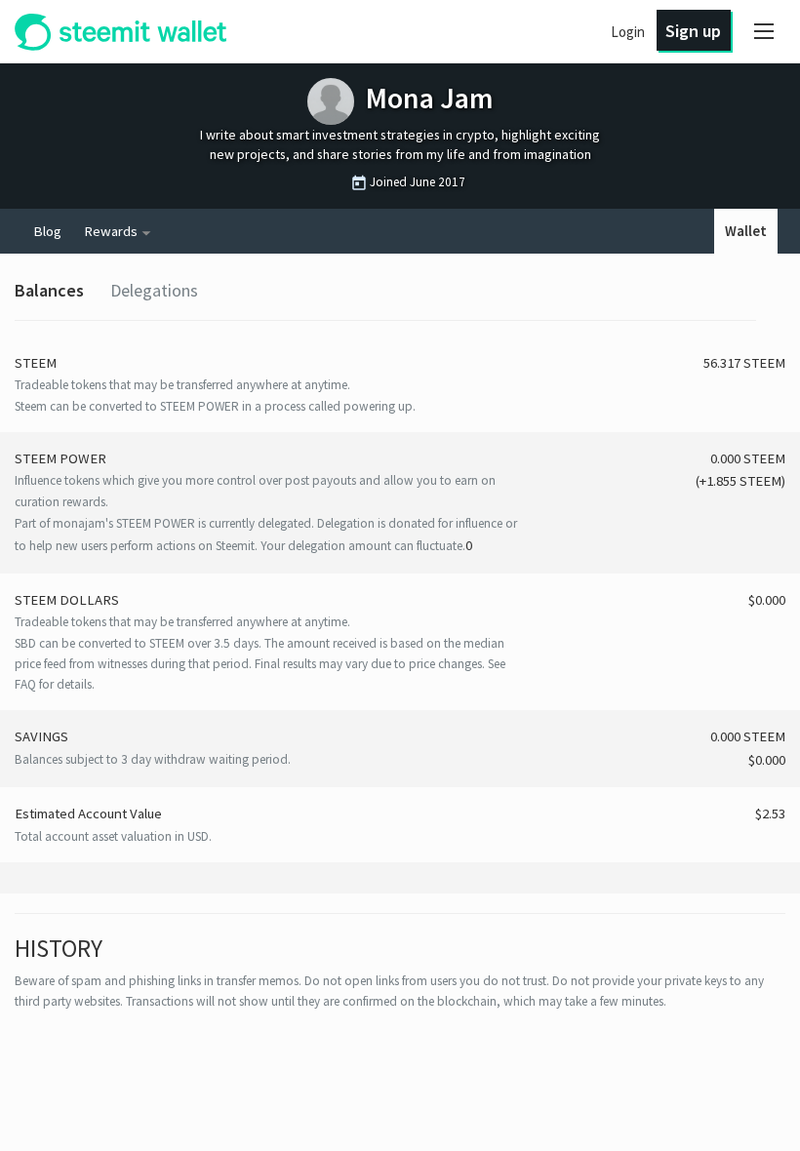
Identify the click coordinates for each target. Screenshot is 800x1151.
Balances (49, 290)
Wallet (746, 231)
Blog (47, 231)
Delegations (154, 290)
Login (628, 31)
